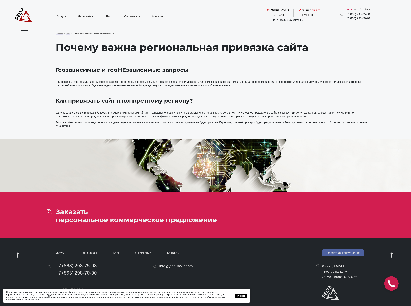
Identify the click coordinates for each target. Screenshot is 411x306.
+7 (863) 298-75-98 (357, 14)
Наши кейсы (86, 16)
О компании (132, 16)
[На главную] (23, 20)
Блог (109, 16)
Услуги (61, 16)
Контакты (158, 16)
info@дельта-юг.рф (176, 266)
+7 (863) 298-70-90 (357, 18)
